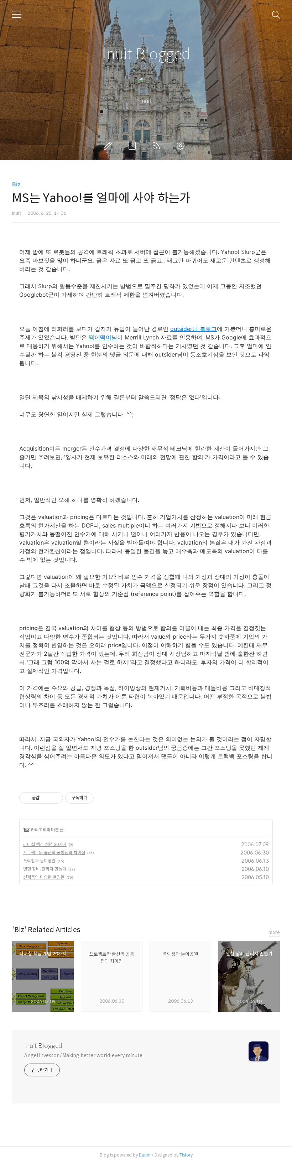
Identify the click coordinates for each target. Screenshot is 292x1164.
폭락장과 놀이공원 (39, 860)
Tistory (186, 1155)
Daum (145, 1155)
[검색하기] (276, 14)
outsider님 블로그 (193, 328)
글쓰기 (109, 146)
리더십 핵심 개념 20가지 (45, 844)
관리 (182, 146)
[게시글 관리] (55, 798)
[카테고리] (16, 14)
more (274, 932)
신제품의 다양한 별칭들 (43, 877)
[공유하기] (46, 798)
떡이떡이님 (103, 337)
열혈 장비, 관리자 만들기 (44, 869)
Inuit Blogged (146, 54)
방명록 (133, 146)
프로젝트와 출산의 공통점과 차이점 (54, 852)
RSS (157, 146)
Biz (16, 184)
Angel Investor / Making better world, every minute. (84, 1055)
